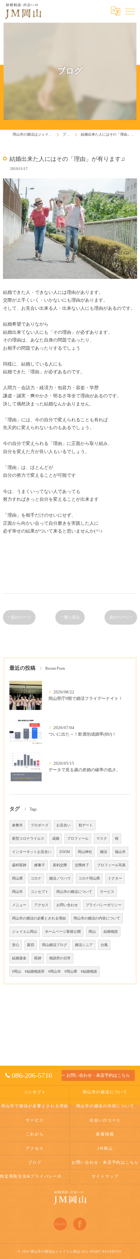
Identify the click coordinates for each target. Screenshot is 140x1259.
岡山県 (17, 878)
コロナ (36, 878)
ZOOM (64, 852)
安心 (15, 945)
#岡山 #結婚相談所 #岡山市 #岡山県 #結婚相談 (54, 971)
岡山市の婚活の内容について (97, 918)
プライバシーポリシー (103, 905)
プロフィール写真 (111, 865)
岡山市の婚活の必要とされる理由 (39, 918)
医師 (37, 958)
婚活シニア (84, 945)
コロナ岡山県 (89, 878)
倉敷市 (17, 825)
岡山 (92, 931)
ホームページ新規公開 (63, 931)
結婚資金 (19, 958)
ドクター (115, 878)
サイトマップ (105, 1176)
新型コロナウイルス (28, 838)
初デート (85, 825)
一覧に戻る (70, 617)
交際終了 (82, 865)
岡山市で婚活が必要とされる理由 (34, 1106)
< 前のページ (19, 617)
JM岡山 (105, 1148)
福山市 (120, 852)
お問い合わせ (67, 905)
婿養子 (39, 865)
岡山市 (17, 891)
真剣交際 (60, 865)
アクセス (41, 905)
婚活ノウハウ (60, 878)
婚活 (103, 852)
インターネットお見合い (31, 852)
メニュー (19, 905)
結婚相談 (111, 931)
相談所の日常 (60, 958)
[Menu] (130, 11)
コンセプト (40, 891)
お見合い (63, 825)
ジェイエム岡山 (24, 931)
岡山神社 (85, 852)
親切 (30, 945)
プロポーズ (40, 825)
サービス (107, 891)
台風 (104, 945)
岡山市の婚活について (74, 891)
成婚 (55, 838)
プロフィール (78, 838)
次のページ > (120, 617)
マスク (101, 838)
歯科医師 (19, 865)
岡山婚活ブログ (54, 945)
